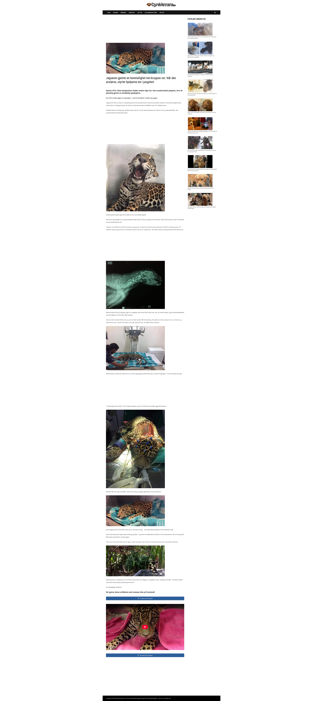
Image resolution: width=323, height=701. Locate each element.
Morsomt (132, 12)
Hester (162, 12)
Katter (140, 12)
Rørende (123, 12)
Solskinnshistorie (151, 12)
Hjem (108, 12)
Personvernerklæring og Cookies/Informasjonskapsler (142, 698)
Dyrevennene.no (120, 698)
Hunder (115, 12)
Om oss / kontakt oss (165, 698)
